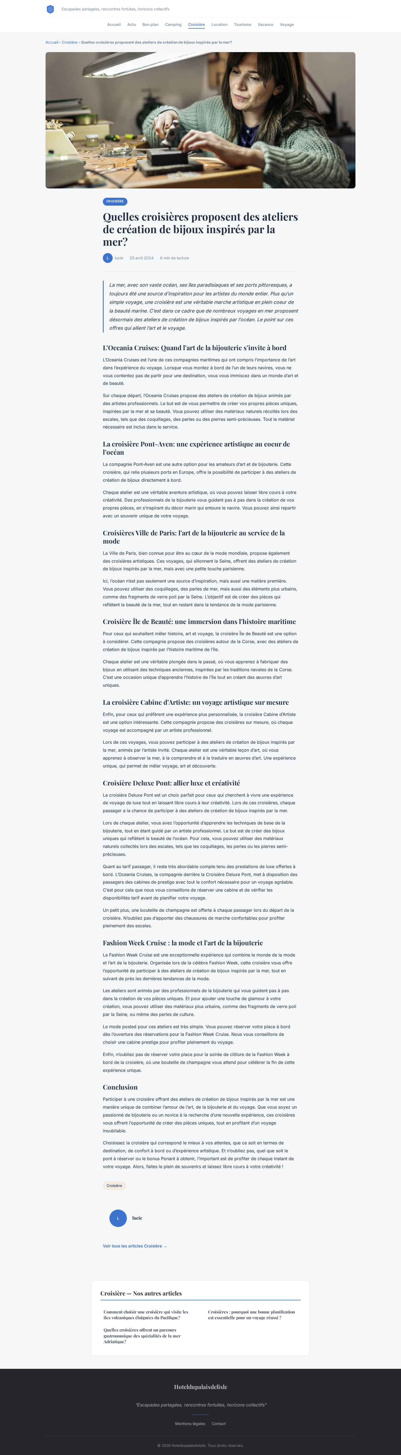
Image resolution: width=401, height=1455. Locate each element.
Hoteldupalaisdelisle (200, 1386)
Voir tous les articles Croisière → (135, 1246)
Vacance (265, 24)
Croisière (196, 24)
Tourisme (242, 24)
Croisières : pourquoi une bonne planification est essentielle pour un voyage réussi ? (251, 1314)
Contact (219, 1423)
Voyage (287, 24)
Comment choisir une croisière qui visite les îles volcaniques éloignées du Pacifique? (146, 1314)
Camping (173, 24)
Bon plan (150, 24)
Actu (131, 24)
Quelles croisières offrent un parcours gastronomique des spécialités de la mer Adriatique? (142, 1335)
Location (219, 24)
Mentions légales (190, 1423)
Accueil (114, 24)
